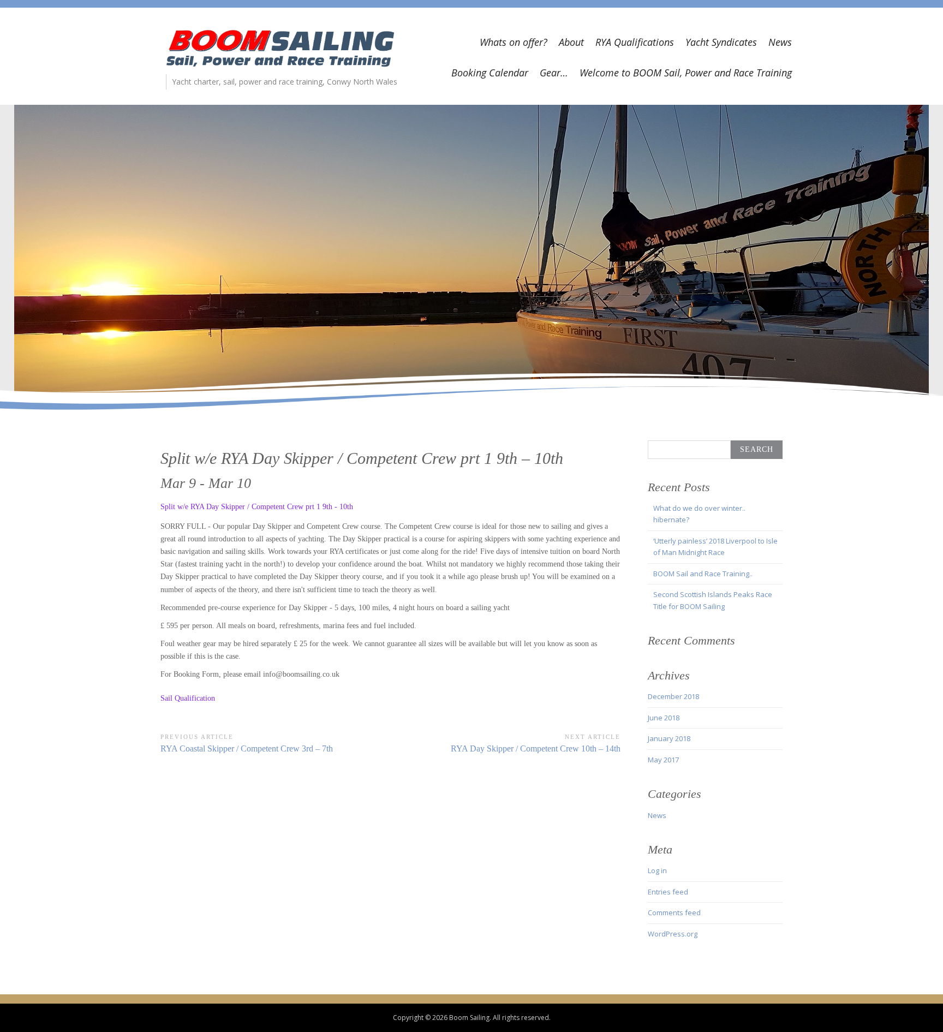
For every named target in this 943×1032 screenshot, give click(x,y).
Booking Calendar (489, 72)
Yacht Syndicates (721, 42)
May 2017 (663, 760)
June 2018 (663, 718)
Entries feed (668, 892)
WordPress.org (672, 934)
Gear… (554, 72)
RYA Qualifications (634, 42)
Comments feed (674, 912)
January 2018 (669, 738)
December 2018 (673, 696)
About (571, 42)
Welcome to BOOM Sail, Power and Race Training (686, 72)
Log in (657, 870)
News (780, 42)
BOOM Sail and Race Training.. (703, 573)
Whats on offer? (513, 42)
